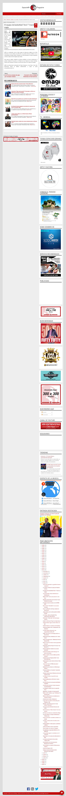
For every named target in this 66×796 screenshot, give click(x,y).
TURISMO (39, 16)
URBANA (15, 16)
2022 (43, 551)
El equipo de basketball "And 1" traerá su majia (20, 26)
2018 (43, 558)
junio (44, 581)
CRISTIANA (28, 16)
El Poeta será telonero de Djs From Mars (51, 712)
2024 (43, 548)
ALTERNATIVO (21, 16)
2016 (43, 561)
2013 (43, 566)
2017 (43, 560)
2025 (43, 546)
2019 (43, 556)
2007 (43, 764)
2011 (43, 569)
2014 (43, 564)
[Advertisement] (51, 293)
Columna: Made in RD (47, 748)
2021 (43, 553)
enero (44, 757)
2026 (43, 545)
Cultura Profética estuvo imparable (50, 726)
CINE (44, 16)
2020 (43, 555)
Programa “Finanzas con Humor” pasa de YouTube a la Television (49, 514)
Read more (33, 86)
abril (44, 752)
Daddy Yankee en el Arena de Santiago (51, 625)
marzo (44, 754)
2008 (43, 762)
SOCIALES (34, 16)
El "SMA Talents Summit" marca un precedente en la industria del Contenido (54, 466)
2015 (43, 563)
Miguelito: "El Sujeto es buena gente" (51, 691)
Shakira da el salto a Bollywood (50, 699)
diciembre (45, 571)
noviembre (45, 573)
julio (44, 579)
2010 (43, 759)
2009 (43, 761)
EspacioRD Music (44, 505)
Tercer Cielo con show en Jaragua (50, 728)
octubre (45, 574)
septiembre (45, 576)
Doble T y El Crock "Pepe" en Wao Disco (51, 621)
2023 (43, 550)
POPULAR (10, 16)
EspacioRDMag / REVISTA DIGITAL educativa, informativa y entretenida (25, 793)
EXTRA (4, 16)
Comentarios (45, 414)
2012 (43, 568)
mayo (44, 582)
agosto (44, 578)
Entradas (44, 412)
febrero (45, 756)
